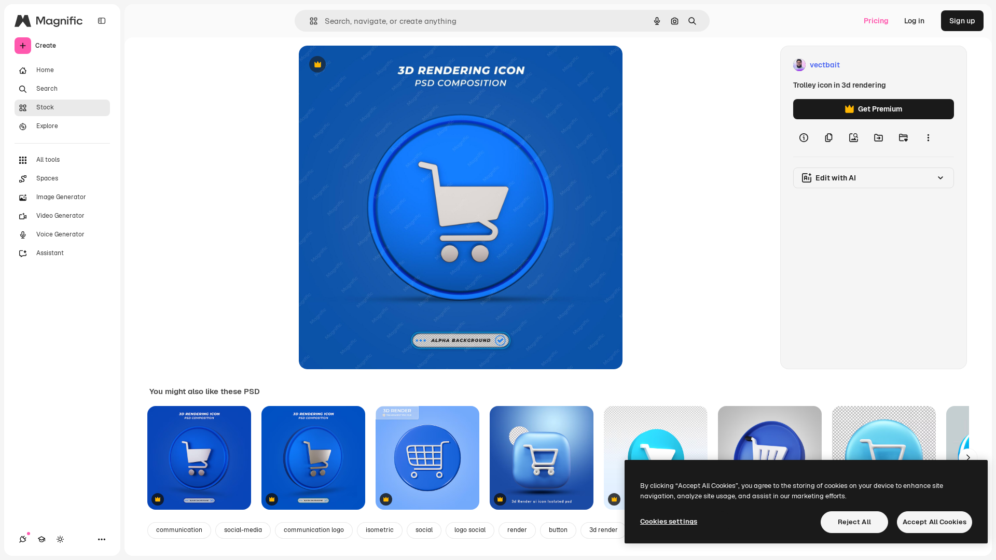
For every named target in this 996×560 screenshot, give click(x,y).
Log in (914, 20)
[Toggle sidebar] (101, 20)
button (558, 530)
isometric (380, 530)
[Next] (968, 458)
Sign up (962, 20)
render (517, 530)
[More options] (928, 138)
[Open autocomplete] (309, 21)
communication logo (314, 530)
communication (179, 530)
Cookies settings (668, 521)
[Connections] (23, 539)
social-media (243, 530)
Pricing (876, 20)
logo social (470, 530)
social (424, 530)
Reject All (854, 521)
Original (365, 65)
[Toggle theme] (60, 539)
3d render (603, 530)
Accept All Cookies (934, 521)
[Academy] (41, 539)
